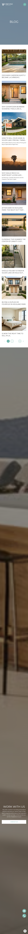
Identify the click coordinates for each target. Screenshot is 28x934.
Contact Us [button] (14, 822)
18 (19, 341)
